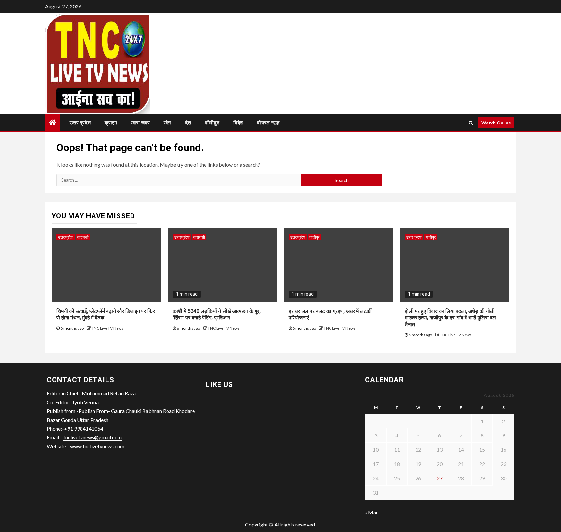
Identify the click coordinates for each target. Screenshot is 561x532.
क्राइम (111, 123)
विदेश (238, 123)
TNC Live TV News (107, 328)
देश (188, 123)
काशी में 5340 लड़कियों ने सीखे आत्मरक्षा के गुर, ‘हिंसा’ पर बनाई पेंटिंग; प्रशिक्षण (217, 314)
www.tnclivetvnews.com (97, 446)
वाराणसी (83, 237)
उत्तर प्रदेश (80, 123)
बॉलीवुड (212, 123)
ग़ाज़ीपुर (314, 237)
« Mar (371, 512)
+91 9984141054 (83, 428)
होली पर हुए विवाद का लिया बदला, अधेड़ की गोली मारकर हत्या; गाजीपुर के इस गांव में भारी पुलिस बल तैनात (450, 318)
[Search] (471, 123)
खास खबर (140, 123)
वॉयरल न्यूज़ (268, 123)
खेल (167, 123)
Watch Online (496, 122)
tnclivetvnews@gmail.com (92, 437)
